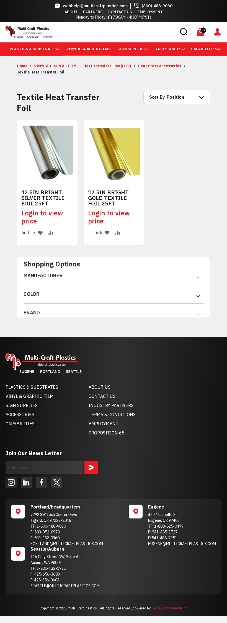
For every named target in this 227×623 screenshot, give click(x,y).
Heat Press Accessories (160, 65)
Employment (150, 12)
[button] (40, 233)
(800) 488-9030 (157, 6)
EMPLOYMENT (103, 423)
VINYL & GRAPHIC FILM (56, 65)
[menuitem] (33, 48)
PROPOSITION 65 (107, 433)
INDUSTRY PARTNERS (111, 405)
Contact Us (120, 12)
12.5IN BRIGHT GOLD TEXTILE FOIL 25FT (108, 198)
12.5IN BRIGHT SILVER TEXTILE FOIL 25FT (43, 198)
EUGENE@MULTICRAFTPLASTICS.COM (182, 543)
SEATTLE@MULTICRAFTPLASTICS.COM (65, 585)
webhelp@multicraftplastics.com (95, 6)
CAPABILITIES (20, 423)
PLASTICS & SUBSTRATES (32, 387)
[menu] (113, 49)
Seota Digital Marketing (169, 608)
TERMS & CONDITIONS (112, 414)
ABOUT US (99, 387)
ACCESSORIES (20, 414)
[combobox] (146, 32)
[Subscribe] (91, 467)
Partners (93, 12)
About (71, 12)
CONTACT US (102, 396)
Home (22, 65)
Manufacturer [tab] (43, 275)
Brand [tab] (32, 312)
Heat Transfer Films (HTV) (107, 65)
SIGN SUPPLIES (22, 405)
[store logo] (29, 32)
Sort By (157, 97)
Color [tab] (32, 294)
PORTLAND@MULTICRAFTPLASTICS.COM (66, 543)
